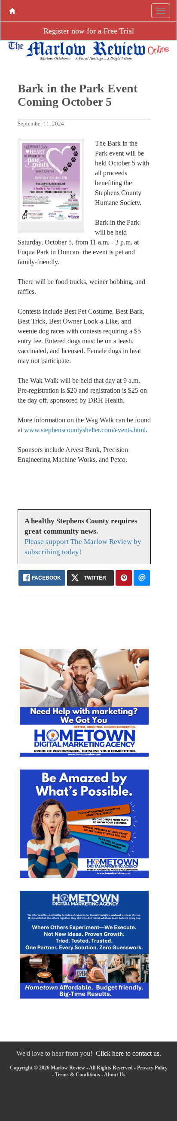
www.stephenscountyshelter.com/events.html (85, 430)
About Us (114, 1075)
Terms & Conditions (77, 1075)
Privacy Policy (152, 1068)
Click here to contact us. (128, 1053)
